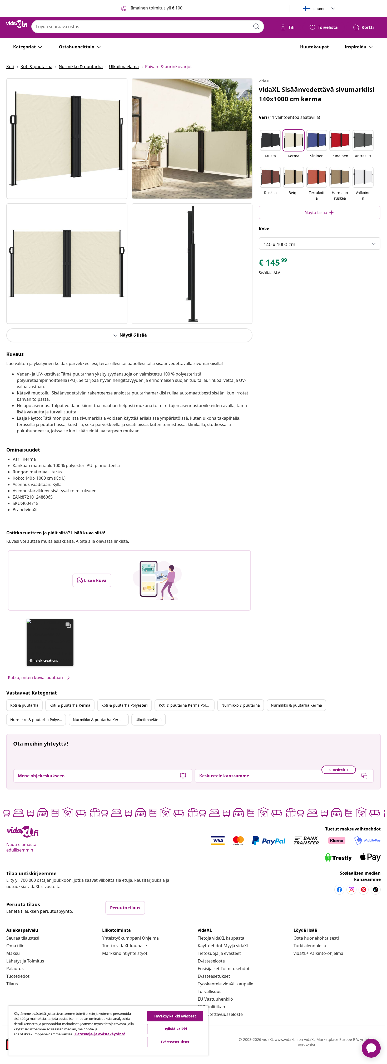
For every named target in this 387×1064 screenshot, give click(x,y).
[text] (273, 264)
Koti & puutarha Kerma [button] (69, 705)
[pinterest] (363, 889)
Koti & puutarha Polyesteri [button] (124, 705)
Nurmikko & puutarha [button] (240, 705)
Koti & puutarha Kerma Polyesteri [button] (186, 705)
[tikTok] (375, 889)
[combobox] (147, 26)
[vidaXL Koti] (16, 24)
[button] (50, 642)
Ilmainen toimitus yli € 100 (156, 8)
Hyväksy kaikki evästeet (175, 1016)
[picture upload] (157, 580)
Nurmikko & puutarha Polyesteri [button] (38, 719)
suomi (319, 8)
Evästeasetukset (214, 976)
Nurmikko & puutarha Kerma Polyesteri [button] (100, 719)
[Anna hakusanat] (256, 26)
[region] (108, 1031)
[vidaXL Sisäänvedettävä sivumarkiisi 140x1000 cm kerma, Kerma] (67, 139)
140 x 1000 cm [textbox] (279, 244)
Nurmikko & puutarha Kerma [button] (296, 705)
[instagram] (351, 889)
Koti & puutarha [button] (24, 705)
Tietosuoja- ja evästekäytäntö (99, 1034)
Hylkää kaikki (175, 1029)
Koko (264, 229)
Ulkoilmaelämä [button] (149, 719)
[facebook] (339, 889)
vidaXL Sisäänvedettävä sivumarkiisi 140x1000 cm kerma (316, 94)
